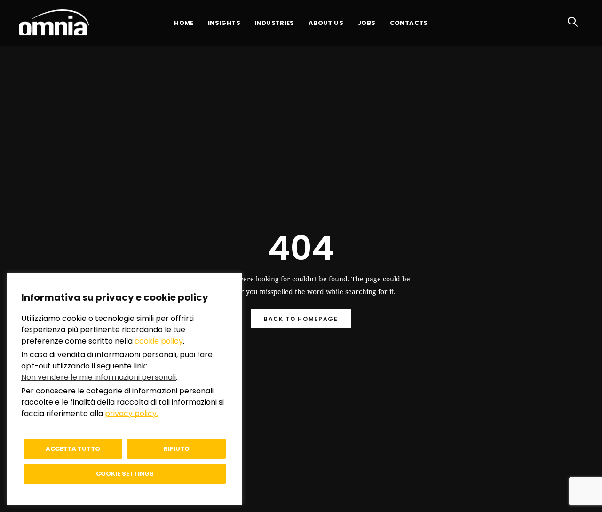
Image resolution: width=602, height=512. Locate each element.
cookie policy (159, 341)
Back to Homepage (301, 319)
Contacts (409, 23)
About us (326, 23)
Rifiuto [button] (177, 448)
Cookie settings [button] (125, 473)
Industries (274, 23)
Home (184, 23)
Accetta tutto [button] (73, 448)
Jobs (366, 23)
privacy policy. (131, 413)
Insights (224, 23)
